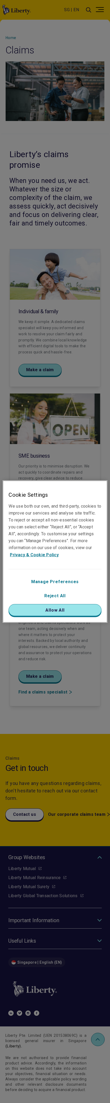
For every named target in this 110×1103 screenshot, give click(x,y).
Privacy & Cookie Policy (34, 554)
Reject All (55, 595)
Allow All (54, 609)
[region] (55, 552)
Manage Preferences (55, 581)
